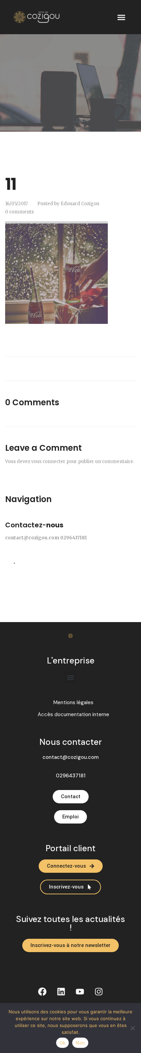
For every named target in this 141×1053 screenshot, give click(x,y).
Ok (63, 1042)
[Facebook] (42, 991)
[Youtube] (80, 991)
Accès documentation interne (73, 714)
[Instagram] (98, 991)
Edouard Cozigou (80, 204)
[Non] (132, 1028)
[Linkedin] (61, 991)
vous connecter (48, 461)
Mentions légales (73, 702)
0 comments (19, 212)
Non (80, 1042)
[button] (121, 17)
